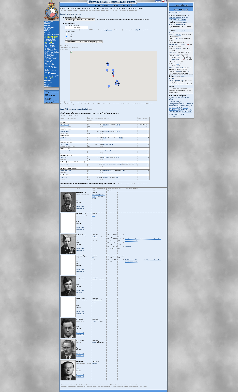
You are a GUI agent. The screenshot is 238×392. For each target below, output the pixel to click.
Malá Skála (179, 38)
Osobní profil (80, 206)
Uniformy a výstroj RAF (52, 76)
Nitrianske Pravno (108, 170)
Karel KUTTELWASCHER (50, 70)
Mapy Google (108, 30)
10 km (70, 34)
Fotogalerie (49, 27)
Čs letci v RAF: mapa (51, 37)
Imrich (63, 177)
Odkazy (47, 84)
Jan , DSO (175, 60)
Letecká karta (80, 208)
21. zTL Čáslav (177, 107)
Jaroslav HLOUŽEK (51, 68)
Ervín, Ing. (65, 170)
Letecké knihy (49, 77)
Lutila (104, 138)
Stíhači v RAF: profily (51, 48)
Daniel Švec (173, 97)
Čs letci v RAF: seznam (52, 34)
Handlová (106, 124)
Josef (64, 124)
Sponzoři (48, 86)
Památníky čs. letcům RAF (177, 19)
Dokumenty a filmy (50, 79)
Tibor (63, 157)
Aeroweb (181, 114)
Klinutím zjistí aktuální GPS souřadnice (80, 20)
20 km (70, 37)
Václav (173, 52)
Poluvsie (105, 157)
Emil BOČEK (48, 62)
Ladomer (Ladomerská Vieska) (112, 164)
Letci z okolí (48, 42)
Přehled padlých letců (51, 54)
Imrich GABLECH (50, 65)
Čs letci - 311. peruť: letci (176, 80)
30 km (70, 39)
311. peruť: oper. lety (51, 57)
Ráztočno (106, 131)
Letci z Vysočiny (49, 43)
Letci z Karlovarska (50, 46)
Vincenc (64, 138)
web (174, 28)
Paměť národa (187, 111)
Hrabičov (105, 177)
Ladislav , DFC (175, 34)
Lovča (105, 151)
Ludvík (65, 151)
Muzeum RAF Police (175, 13)
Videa (46, 31)
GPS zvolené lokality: (72, 25)
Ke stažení (48, 83)
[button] (108, 66)
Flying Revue (173, 114)
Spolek (47, 24)
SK (117, 124)
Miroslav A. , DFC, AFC (178, 67)
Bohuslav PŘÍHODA (51, 74)
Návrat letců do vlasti (51, 58)
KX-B (187, 106)
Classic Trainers (179, 106)
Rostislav (177, 44)
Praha (177, 63)
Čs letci (47, 32)
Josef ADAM (48, 60)
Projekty (48, 25)
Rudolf (64, 131)
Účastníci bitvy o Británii (52, 52)
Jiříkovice (178, 71)
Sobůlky (178, 56)
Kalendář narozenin (50, 40)
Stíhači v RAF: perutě (51, 51)
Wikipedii (137, 30)
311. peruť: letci (49, 55)
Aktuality (48, 22)
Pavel (64, 144)
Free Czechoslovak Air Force (178, 17)
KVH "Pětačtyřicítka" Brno (176, 103)
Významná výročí (50, 39)
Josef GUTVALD (50, 66)
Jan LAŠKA (48, 72)
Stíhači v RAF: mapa (51, 49)
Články (47, 29)
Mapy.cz (69, 30)
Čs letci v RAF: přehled (51, 36)
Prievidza (105, 144)
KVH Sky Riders (174, 102)
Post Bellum (177, 111)
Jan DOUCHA (49, 63)
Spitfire (47, 81)
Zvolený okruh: (70, 32)
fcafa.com (128, 246)
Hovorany (178, 48)
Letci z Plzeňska (49, 45)
